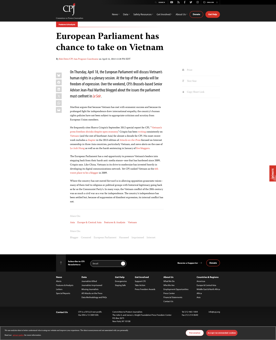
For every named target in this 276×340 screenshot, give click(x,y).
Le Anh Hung (77, 148)
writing (142, 132)
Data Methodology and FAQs (94, 297)
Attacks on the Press (130, 140)
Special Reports (63, 293)
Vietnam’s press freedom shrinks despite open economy (116, 130)
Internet (151, 238)
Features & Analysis (67, 24)
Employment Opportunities (175, 289)
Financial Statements (172, 297)
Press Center (169, 293)
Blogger (74, 238)
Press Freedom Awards (145, 289)
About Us (168, 276)
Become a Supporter (188, 263)
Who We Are (169, 285)
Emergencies (121, 281)
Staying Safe (120, 285)
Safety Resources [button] (142, 14)
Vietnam (74, 136)
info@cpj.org (214, 311)
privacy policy (18, 335)
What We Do (169, 281)
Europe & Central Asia (89, 222)
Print (189, 70)
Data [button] (125, 14)
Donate (196, 14)
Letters (59, 289)
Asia (72, 222)
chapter (91, 140)
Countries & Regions (207, 276)
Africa (199, 293)
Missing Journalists (90, 289)
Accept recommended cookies (222, 333)
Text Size (191, 81)
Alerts (58, 281)
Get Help (212, 14)
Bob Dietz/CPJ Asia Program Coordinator (78, 59)
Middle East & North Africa (208, 289)
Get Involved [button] (163, 14)
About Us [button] (181, 14)
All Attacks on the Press (92, 293)
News (59, 276)
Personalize (194, 333)
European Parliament (105, 238)
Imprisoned (138, 238)
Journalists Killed (89, 281)
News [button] (115, 14)
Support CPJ (140, 281)
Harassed (124, 238)
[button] (217, 2)
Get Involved (142, 276)
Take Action (140, 285)
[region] (138, 333)
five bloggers (143, 148)
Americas (201, 281)
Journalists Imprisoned (92, 285)
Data (84, 276)
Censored (86, 238)
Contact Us (168, 301)
